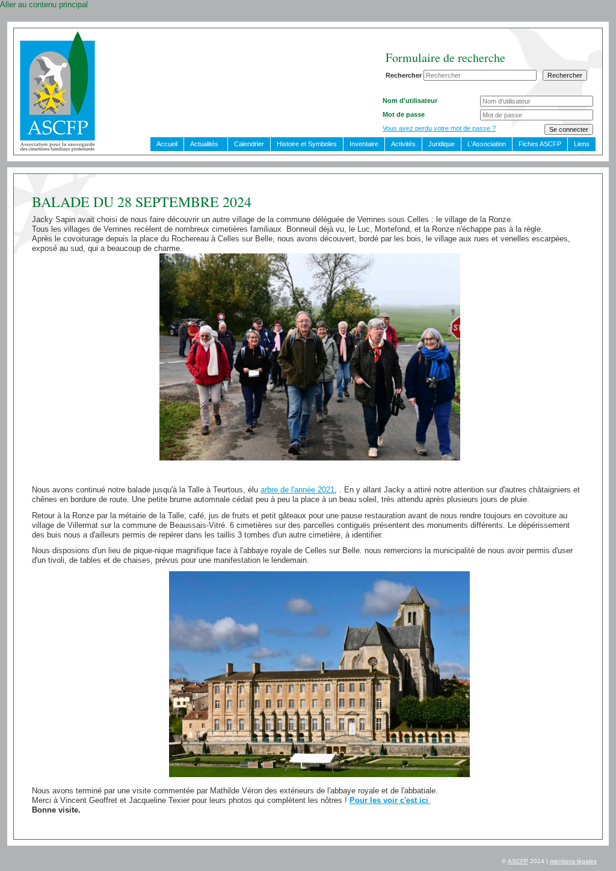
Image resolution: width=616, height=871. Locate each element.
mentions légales (573, 861)
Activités (403, 143)
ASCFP (518, 861)
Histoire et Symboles (307, 143)
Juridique (441, 143)
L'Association (486, 143)
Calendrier (249, 143)
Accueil (166, 143)
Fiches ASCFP (540, 143)
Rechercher (404, 75)
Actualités (204, 143)
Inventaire (364, 143)
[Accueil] (57, 148)
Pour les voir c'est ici (390, 800)
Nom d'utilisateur (410, 100)
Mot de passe (404, 114)
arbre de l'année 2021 (297, 489)
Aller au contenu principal (44, 4)
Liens (582, 143)
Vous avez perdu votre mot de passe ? (439, 128)
